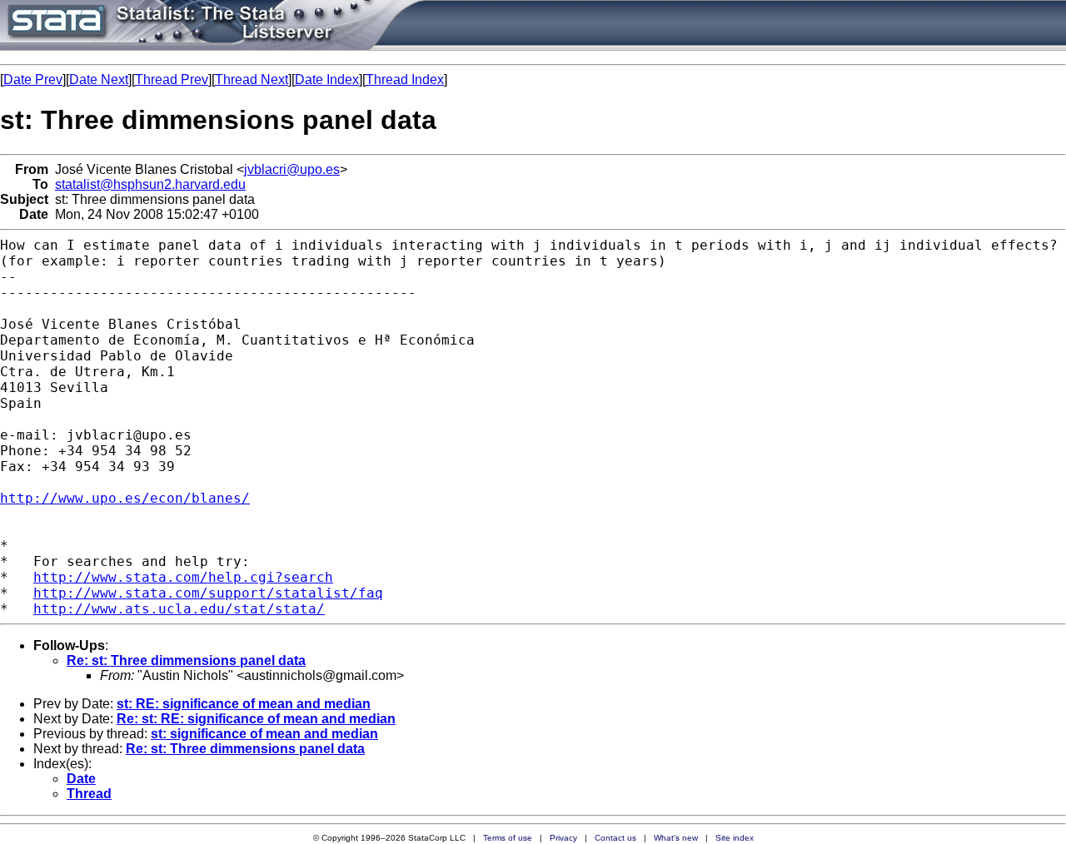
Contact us (615, 837)
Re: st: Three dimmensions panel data (186, 660)
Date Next (98, 79)
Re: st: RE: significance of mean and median (256, 719)
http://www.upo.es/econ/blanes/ (125, 498)
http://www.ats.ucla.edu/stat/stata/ (179, 609)
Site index (734, 837)
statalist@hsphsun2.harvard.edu (150, 184)
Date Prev (32, 79)
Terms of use (507, 837)
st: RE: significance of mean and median (244, 704)
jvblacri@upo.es (292, 169)
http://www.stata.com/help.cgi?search (183, 577)
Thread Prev (171, 79)
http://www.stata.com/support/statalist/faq (208, 593)
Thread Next (251, 79)
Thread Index (405, 79)
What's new (676, 837)
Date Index (327, 79)
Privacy (563, 837)
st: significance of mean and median (264, 734)
